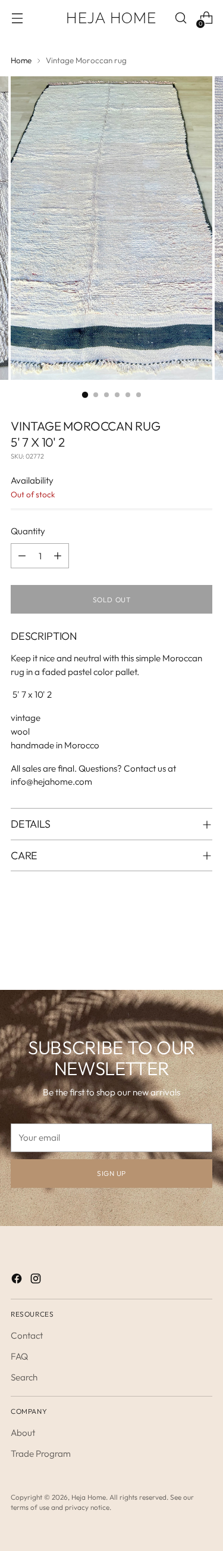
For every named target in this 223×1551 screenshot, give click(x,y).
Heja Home (88, 1497)
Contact (27, 1335)
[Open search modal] (180, 18)
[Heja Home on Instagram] (37, 1281)
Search (24, 1377)
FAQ (19, 1356)
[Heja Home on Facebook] (18, 1281)
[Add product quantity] (57, 556)
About (23, 1432)
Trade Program (41, 1453)
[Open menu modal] (17, 18)
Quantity (28, 531)
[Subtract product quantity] (22, 556)
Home (21, 60)
